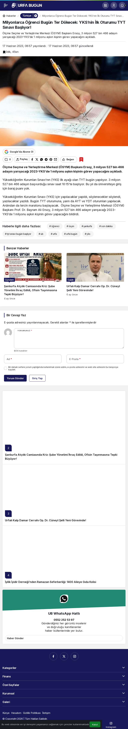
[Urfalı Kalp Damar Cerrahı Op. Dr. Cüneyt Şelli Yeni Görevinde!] (95, 276)
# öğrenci (54, 226)
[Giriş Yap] (113, 5)
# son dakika (105, 226)
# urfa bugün (70, 233)
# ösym (70, 226)
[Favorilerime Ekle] (81, 159)
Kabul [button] (95, 724)
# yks (87, 233)
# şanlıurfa (87, 226)
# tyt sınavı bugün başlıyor (18, 233)
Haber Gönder (15, 638)
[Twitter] (64, 656)
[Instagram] (75, 656)
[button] (105, 5)
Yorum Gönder (15, 378)
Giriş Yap (37, 378)
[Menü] (5, 5)
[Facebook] (53, 656)
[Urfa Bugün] (27, 5)
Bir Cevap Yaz (16, 315)
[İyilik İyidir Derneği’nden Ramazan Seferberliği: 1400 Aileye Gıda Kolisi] (64, 556)
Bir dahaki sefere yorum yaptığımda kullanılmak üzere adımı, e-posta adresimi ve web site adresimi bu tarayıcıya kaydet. (63, 368)
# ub (41, 233)
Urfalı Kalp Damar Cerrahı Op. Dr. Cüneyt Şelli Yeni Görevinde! (45, 520)
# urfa (54, 233)
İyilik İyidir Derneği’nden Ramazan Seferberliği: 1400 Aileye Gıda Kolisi (50, 582)
